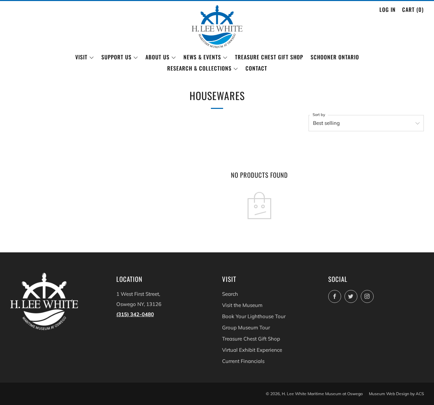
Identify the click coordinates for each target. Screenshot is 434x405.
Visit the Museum (242, 305)
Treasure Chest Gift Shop (269, 57)
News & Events (202, 57)
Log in (387, 9)
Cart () (413, 9)
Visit (81, 57)
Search (230, 294)
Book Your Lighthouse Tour (253, 316)
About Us (157, 57)
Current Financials (243, 361)
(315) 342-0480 (135, 314)
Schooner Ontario (335, 57)
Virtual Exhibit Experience (252, 350)
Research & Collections (199, 68)
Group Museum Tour (246, 327)
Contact (256, 68)
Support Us (116, 57)
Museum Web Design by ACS (396, 393)
